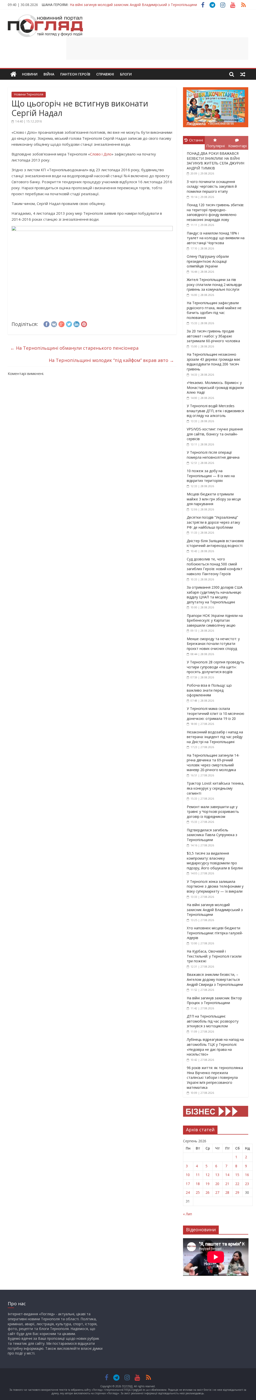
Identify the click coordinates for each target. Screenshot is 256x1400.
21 (227, 1183)
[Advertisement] (157, 48)
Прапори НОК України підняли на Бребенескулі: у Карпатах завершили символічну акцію (215, 620)
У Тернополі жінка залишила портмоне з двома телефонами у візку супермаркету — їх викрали (215, 886)
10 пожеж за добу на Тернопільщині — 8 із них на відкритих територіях (211, 475)
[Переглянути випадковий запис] (242, 74)
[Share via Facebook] (47, 323)
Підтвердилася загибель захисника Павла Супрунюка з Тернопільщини (212, 835)
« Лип (187, 1214)
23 (247, 1183)
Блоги (126, 74)
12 (208, 1174)
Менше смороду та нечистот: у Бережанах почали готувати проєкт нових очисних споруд (213, 643)
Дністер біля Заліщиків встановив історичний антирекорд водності (215, 543)
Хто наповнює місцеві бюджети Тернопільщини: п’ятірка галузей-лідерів (215, 933)
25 (198, 1192)
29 (237, 1192)
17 (188, 1183)
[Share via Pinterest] (84, 323)
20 (217, 1183)
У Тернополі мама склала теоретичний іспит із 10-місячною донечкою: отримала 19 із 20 (215, 713)
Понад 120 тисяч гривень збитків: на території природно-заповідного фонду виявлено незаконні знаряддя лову (215, 212)
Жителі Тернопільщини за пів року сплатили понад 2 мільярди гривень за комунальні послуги (214, 284)
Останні (196, 139)
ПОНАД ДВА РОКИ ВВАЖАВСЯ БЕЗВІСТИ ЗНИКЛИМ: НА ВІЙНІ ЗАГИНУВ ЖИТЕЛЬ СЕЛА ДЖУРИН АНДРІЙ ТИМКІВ (215, 160)
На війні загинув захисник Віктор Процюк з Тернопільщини (214, 1000)
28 (227, 1192)
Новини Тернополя (28, 94)
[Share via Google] (61, 323)
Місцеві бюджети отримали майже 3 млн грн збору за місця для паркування (214, 499)
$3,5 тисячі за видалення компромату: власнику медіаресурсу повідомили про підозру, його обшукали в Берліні (215, 860)
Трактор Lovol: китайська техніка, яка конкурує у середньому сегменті (215, 788)
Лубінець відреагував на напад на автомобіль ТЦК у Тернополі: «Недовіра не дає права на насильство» (215, 1047)
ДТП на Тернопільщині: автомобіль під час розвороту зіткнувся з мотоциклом (212, 1021)
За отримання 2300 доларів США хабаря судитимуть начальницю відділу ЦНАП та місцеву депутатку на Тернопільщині (214, 594)
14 (227, 1174)
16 (247, 1174)
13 (217, 1174)
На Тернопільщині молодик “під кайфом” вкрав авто (111, 360)
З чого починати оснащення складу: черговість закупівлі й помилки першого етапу (212, 186)
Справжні (105, 74)
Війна (49, 74)
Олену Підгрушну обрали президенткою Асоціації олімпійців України (208, 261)
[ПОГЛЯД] (13, 74)
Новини (30, 74)
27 (217, 1192)
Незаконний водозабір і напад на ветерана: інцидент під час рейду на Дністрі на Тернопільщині (215, 737)
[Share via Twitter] (69, 323)
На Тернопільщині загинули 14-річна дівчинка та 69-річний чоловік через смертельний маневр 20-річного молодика (213, 762)
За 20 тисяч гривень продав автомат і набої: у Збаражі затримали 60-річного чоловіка (213, 336)
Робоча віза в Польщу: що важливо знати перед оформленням (209, 690)
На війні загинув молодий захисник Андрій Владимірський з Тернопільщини (133, 4)
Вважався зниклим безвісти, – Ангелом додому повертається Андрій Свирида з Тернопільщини (215, 979)
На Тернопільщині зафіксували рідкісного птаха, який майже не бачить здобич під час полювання (214, 310)
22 (237, 1183)
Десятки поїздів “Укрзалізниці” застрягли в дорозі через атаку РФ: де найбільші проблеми (213, 522)
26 (208, 1192)
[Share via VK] (54, 323)
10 (188, 1174)
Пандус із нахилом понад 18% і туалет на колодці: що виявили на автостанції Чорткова (215, 238)
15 (237, 1174)
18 (198, 1183)
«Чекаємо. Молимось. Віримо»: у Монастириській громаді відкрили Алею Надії (215, 387)
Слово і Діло (101, 153)
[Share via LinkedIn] (77, 323)
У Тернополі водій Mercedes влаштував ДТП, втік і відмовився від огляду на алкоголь (215, 410)
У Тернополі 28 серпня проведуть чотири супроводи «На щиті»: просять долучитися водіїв (215, 667)
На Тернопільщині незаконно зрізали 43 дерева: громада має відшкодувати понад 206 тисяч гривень (213, 361)
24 (188, 1192)
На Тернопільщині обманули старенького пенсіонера (74, 348)
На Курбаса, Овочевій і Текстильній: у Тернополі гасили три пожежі (214, 956)
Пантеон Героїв (75, 74)
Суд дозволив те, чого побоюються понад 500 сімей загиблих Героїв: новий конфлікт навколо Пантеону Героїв (214, 566)
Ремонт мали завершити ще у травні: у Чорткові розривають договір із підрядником (213, 811)
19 (208, 1183)
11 (198, 1174)
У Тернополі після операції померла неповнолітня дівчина (213, 455)
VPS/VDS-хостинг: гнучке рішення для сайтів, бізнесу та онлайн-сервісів (215, 434)
